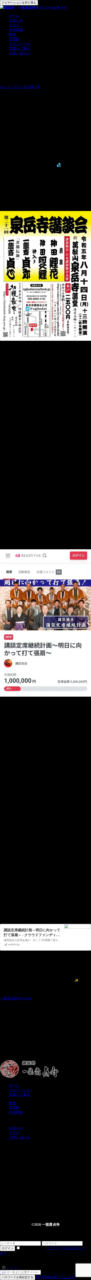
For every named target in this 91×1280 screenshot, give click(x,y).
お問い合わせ (19, 53)
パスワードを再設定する (17, 1277)
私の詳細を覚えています (55, 1277)
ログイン (7, 1248)
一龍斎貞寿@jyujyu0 (16, 998)
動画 (12, 34)
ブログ (14, 25)
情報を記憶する (33, 1248)
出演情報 (16, 30)
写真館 (14, 39)
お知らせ (16, 20)
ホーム (14, 16)
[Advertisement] (45, 1039)
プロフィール (19, 44)
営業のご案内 (19, 48)
